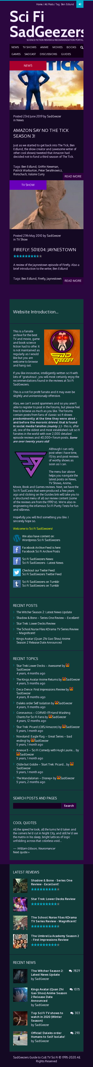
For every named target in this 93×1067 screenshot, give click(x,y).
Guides (66, 54)
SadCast (30, 54)
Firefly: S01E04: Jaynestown (44, 249)
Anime (44, 47)
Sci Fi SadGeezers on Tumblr (40, 585)
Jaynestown (54, 278)
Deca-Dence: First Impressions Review (40, 689)
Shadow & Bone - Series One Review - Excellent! (51, 882)
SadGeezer (54, 116)
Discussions (48, 54)
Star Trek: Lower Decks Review (35, 623)
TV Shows (29, 47)
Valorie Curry (36, 174)
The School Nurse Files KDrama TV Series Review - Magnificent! (54, 919)
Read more (73, 176)
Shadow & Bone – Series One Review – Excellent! (47, 618)
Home (39, 4)
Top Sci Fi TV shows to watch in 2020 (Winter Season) (47, 1016)
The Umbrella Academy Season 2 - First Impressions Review (55, 938)
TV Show (21, 239)
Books (71, 47)
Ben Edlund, (29, 166)
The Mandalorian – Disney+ (34, 778)
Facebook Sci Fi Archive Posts (40, 551)
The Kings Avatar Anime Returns (37, 679)
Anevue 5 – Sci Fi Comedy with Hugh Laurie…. (45, 750)
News (15, 47)
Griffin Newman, (48, 166)
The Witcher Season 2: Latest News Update (44, 612)
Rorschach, (20, 174)
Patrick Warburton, (25, 170)
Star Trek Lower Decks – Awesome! (38, 666)
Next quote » (21, 852)
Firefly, (42, 278)
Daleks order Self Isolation (33, 703)
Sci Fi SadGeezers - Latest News (42, 563)
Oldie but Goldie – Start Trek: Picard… (41, 764)
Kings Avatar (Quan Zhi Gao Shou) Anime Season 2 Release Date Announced (43, 640)
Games (16, 54)
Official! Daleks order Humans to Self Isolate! (48, 1035)
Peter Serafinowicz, (50, 170)
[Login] (79, 4)
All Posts (49, 4)
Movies (57, 47)
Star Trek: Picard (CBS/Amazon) (37, 727)
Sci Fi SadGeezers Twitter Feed (41, 574)
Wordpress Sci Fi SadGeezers (40, 540)
